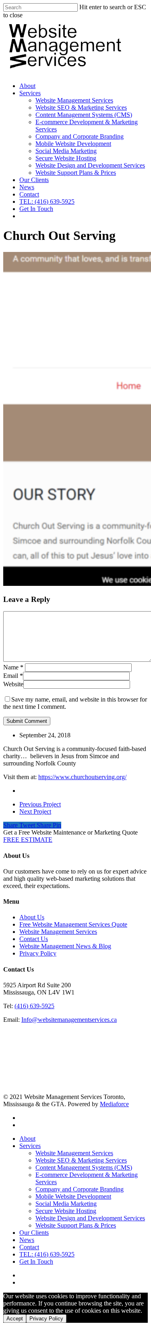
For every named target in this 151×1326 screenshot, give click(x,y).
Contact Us (33, 938)
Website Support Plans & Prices (75, 172)
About (27, 85)
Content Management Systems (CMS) (83, 114)
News (26, 187)
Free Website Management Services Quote (73, 924)
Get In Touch (36, 208)
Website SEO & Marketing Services (81, 107)
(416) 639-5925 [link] (34, 1006)
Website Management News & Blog (65, 946)
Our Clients (34, 179)
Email (13, 675)
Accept (14, 1319)
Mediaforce (114, 1104)
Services (30, 93)
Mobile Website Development (73, 143)
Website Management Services (74, 100)
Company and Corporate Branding (79, 136)
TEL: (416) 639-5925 (46, 201)
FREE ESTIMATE (27, 839)
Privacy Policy (37, 953)
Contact (29, 194)
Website (13, 684)
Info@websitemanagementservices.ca (69, 1019)
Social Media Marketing (66, 150)
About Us (31, 917)
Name (13, 667)
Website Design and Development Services (90, 165)
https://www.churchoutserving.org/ (82, 777)
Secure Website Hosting (65, 158)
